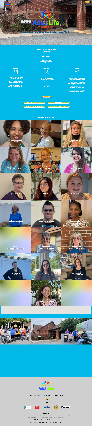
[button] (87, 2)
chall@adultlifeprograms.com (46, 62)
